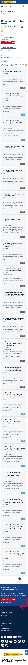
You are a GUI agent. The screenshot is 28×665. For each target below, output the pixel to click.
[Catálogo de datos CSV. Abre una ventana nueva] (2, 30)
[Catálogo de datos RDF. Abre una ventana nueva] (22, 27)
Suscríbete (5, 599)
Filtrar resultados (6, 41)
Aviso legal (4, 625)
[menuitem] (7, 615)
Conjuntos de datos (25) (8, 47)
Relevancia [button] (5, 55)
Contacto (5, 615)
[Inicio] (7, 6)
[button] (26, 6)
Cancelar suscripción (6, 602)
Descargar (3, 65)
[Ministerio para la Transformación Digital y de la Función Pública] (8, 2)
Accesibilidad (5, 630)
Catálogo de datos (10, 11)
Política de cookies (6, 633)
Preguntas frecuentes (7, 623)
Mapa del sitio (5, 628)
